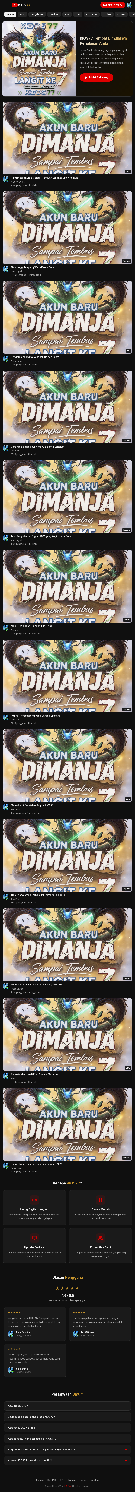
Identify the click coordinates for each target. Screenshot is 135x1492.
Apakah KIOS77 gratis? (22, 1427)
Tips (67, 14)
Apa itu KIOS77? (18, 1406)
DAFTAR (51, 1480)
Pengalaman (37, 14)
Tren (78, 14)
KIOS (24, 5)
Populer (121, 14)
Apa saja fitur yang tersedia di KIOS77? (32, 1438)
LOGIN (62, 1480)
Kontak (82, 1480)
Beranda (40, 1480)
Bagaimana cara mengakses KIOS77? (31, 1416)
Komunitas (91, 14)
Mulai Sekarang (98, 77)
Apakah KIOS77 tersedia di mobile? (30, 1460)
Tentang (72, 1480)
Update (107, 14)
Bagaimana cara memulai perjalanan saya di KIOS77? (41, 1449)
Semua (10, 14)
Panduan (54, 14)
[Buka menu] (6, 5)
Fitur (22, 14)
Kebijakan (94, 1480)
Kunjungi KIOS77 (112, 4)
